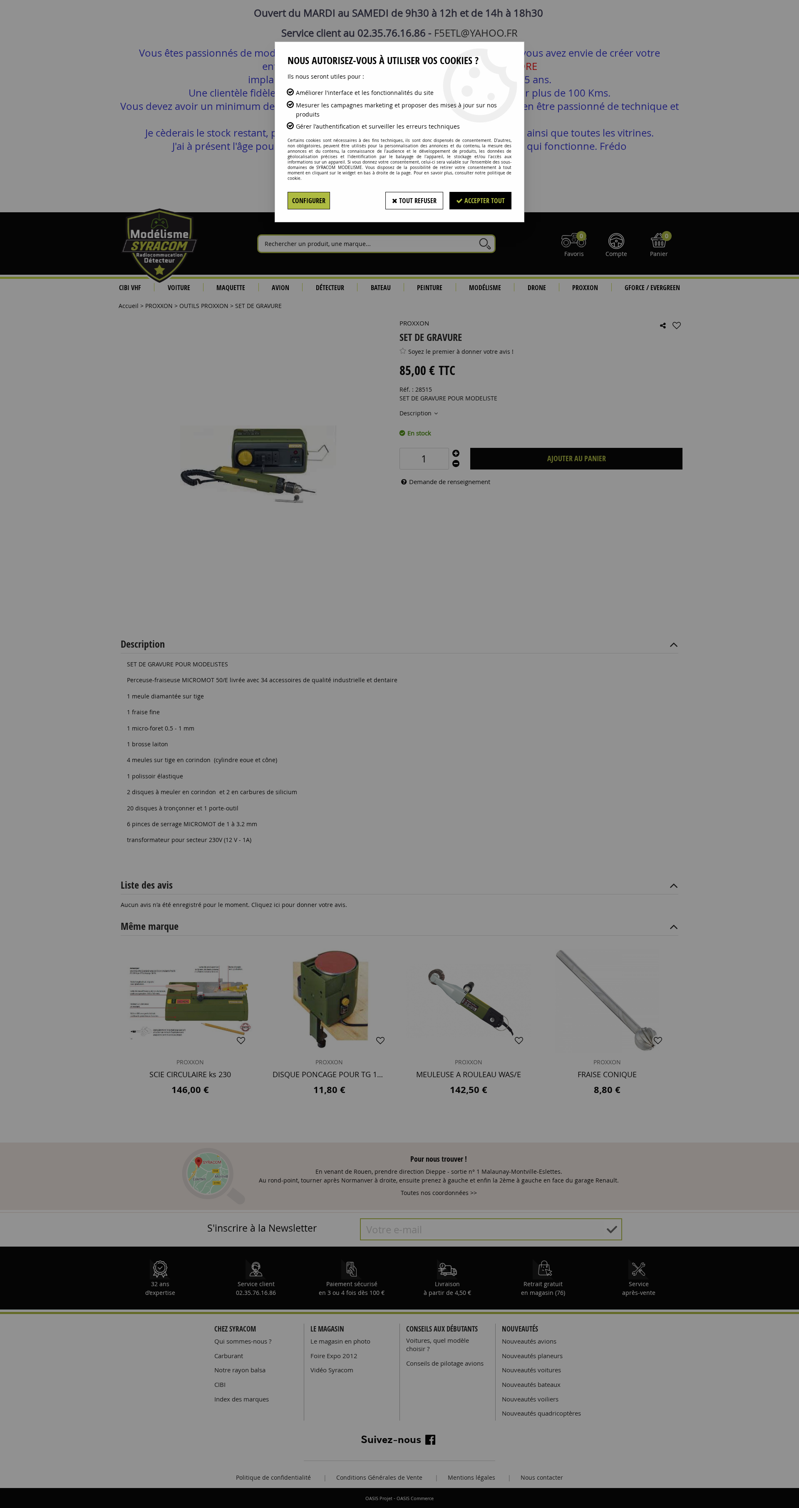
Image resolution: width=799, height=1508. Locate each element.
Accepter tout (484, 200)
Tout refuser (417, 200)
